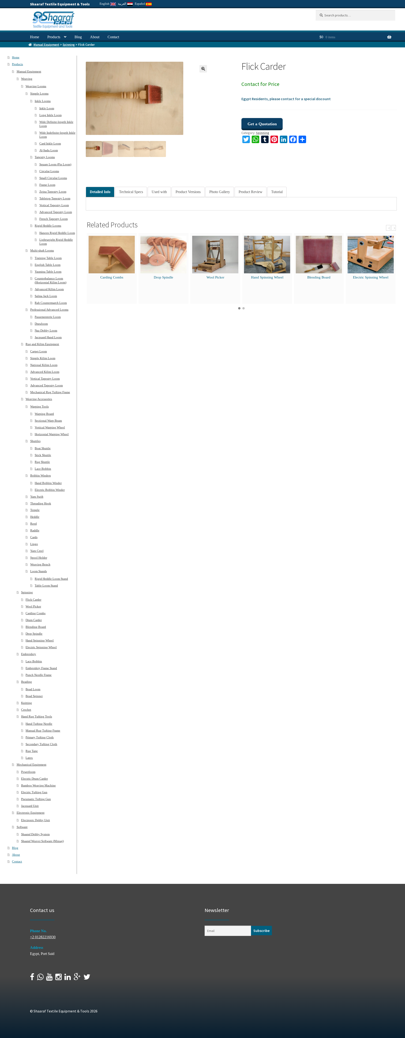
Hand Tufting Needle (39, 723)
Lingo (34, 544)
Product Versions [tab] (188, 192)
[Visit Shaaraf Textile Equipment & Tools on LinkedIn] (67, 978)
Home (34, 37)
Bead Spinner (34, 696)
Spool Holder (38, 557)
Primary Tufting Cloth (40, 737)
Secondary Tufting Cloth (41, 744)
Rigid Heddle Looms (48, 225)
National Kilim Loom (43, 365)
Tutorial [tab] (277, 192)
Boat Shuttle (43, 448)
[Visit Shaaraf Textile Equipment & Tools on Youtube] (49, 978)
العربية (122, 3)
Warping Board (44, 414)
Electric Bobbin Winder (50, 490)
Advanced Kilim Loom (49, 289)
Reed (33, 523)
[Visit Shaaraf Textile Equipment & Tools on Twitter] (86, 978)
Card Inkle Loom (50, 143)
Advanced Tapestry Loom (55, 212)
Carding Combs (111, 277)
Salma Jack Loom (46, 296)
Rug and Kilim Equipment (42, 344)
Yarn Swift (36, 496)
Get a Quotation (262, 124)
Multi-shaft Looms (42, 250)
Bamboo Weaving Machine (38, 785)
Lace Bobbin (43, 468)
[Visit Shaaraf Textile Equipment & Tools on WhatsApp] (40, 978)
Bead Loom (33, 689)
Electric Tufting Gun (34, 792)
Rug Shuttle (42, 462)
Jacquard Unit (30, 806)
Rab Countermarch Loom (51, 303)
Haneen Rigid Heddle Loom (57, 233)
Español (140, 3)
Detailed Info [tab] (100, 192)
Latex (29, 757)
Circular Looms (49, 171)
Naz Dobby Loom (46, 330)
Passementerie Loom (48, 317)
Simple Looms (39, 93)
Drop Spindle (163, 277)
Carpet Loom (38, 351)
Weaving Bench (40, 564)
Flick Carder (33, 599)
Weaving (26, 78)
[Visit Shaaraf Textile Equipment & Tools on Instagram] (58, 978)
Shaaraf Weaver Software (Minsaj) (42, 841)
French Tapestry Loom (53, 219)
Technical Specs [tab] (131, 192)
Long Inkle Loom (50, 115)
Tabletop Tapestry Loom (54, 198)
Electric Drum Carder (34, 778)
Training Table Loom (48, 258)
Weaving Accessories (39, 399)
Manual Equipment (46, 45)
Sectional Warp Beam (48, 420)
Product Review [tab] (250, 192)
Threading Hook (40, 503)
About (94, 37)
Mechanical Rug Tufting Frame (50, 392)
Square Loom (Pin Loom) (55, 164)
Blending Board (318, 277)
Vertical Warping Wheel (50, 427)
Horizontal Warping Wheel (52, 434)
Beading (26, 681)
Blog (78, 37)
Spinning (69, 45)
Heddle (34, 517)
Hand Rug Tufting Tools (36, 716)
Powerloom (28, 772)
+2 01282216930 (43, 937)
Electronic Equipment (31, 812)
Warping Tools (39, 406)
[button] (203, 69)
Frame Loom (47, 185)
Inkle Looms (43, 101)
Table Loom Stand (46, 585)
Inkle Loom (46, 108)
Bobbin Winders (40, 475)
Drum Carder (34, 620)
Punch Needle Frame (39, 675)
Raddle (34, 530)
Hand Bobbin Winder (48, 483)
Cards (34, 537)
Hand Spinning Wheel (267, 277)
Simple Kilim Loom (42, 358)
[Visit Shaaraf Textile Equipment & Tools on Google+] (77, 978)
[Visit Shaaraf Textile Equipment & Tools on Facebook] (32, 978)
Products (53, 37)
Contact (113, 37)
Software (22, 827)
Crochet (26, 709)
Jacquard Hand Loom (48, 337)
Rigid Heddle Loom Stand (51, 578)
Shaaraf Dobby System (35, 834)
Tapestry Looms (45, 157)
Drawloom (41, 323)
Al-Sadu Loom (48, 150)
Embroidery (28, 654)
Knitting (26, 703)
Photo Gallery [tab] (219, 192)
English (105, 3)
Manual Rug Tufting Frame (43, 730)
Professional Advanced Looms (49, 309)
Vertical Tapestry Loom (54, 205)
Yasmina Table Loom (48, 271)
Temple (35, 510)
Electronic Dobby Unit (35, 820)
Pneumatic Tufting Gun (36, 799)
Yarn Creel (37, 551)
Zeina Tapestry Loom (52, 191)
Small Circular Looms (53, 178)
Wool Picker (215, 277)
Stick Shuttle (43, 455)
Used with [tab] (159, 192)
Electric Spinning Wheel (370, 277)
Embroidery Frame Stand (41, 668)
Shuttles (35, 441)
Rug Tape (32, 751)
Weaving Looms (36, 86)
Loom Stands (38, 571)
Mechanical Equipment (31, 764)
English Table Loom (47, 265)
